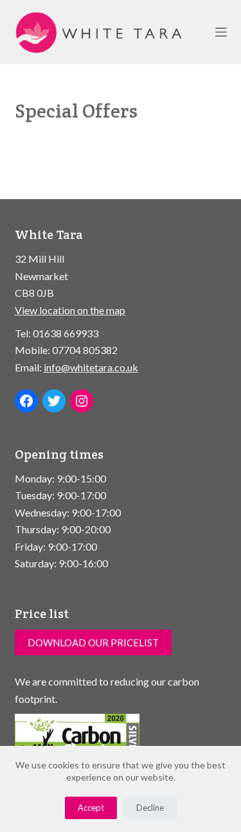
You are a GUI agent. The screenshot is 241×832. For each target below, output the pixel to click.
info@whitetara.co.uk (91, 367)
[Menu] (221, 32)
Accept (91, 807)
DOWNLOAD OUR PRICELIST (93, 642)
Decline (150, 807)
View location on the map (70, 310)
